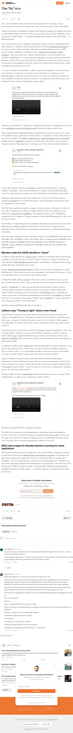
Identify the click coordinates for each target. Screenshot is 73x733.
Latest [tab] (9, 645)
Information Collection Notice (36, 697)
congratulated (27, 374)
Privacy (39, 719)
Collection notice (52, 719)
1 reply (8, 568)
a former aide (30, 256)
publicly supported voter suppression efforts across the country (45, 138)
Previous (9, 518)
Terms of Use (45, 695)
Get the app (46, 724)
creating (58, 295)
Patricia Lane (8, 574)
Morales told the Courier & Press (20, 269)
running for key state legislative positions (39, 455)
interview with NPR (9, 338)
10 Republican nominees (57, 46)
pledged (49, 298)
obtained (31, 188)
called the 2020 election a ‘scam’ (26, 262)
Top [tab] (4, 645)
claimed (14, 201)
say (39, 348)
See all (5, 690)
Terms (44, 719)
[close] (54, 666)
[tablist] (10, 532)
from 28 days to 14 (48, 292)
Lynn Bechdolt (9, 549)
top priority (13, 287)
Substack (27, 729)
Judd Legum (5, 12)
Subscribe (60, 3)
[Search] (69, 645)
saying (57, 435)
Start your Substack (31, 724)
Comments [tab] (6, 532)
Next (65, 518)
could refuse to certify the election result (21, 128)
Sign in (67, 3)
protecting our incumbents (21, 213)
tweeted (26, 279)
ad (29, 440)
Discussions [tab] (16, 645)
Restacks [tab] (14, 532)
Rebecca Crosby (16, 12)
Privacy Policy (51, 697)
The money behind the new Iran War (16, 651)
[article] (36, 655)
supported (19, 141)
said (10, 76)
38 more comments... (6, 636)
